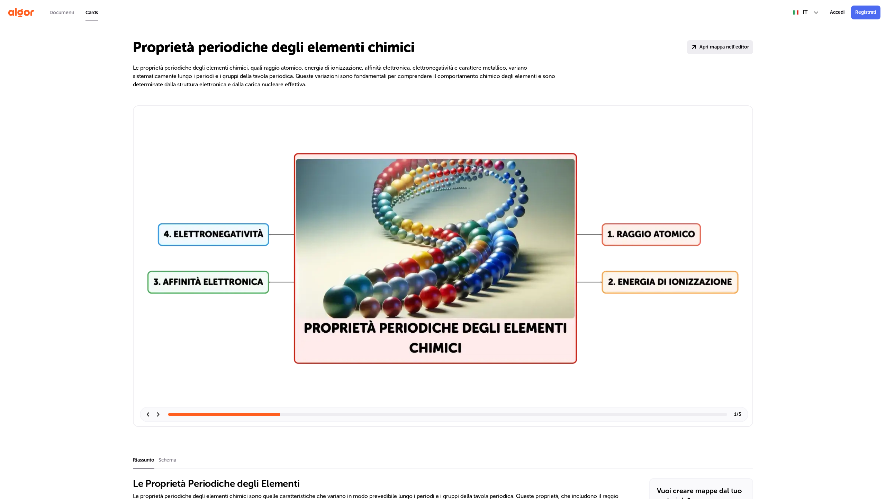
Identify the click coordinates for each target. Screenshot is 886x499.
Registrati (865, 12)
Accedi (837, 12)
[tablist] (73, 12)
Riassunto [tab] (143, 460)
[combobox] (806, 12)
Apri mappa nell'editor (724, 47)
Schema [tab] (167, 460)
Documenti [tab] (61, 13)
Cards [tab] (91, 13)
